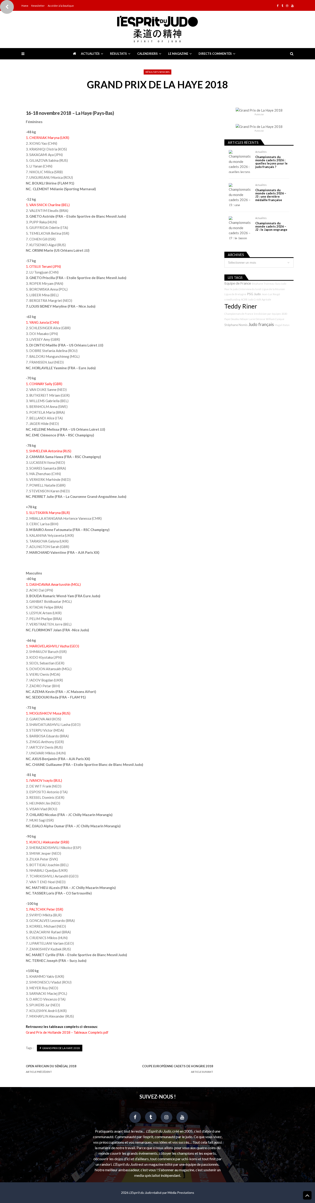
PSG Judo (254, 294)
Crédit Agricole (262, 299)
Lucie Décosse (257, 318)
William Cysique (275, 318)
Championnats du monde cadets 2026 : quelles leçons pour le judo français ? (271, 162)
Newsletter (38, 5)
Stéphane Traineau (263, 283)
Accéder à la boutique (61, 5)
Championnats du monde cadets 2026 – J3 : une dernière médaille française (270, 195)
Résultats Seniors (157, 71)
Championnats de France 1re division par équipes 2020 (255, 313)
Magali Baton (282, 324)
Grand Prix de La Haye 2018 (61, 1048)
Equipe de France (237, 283)
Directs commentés (215, 53)
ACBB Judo (247, 299)
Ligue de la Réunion (273, 289)
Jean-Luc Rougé (271, 294)
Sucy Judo (280, 283)
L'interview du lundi (249, 289)
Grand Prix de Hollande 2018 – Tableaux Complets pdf (67, 1032)
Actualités (90, 53)
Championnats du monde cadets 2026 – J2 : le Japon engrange (271, 226)
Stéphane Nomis (236, 325)
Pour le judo (231, 289)
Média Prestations (181, 1192)
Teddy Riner (240, 306)
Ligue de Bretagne (235, 294)
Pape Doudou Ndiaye (236, 318)
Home (24, 5)
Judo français (261, 324)
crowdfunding (232, 299)
